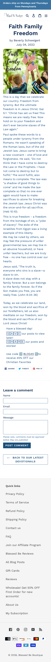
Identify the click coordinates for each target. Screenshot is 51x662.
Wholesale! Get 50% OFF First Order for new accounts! (23, 592)
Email (6, 406)
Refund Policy (15, 511)
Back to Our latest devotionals (27, 459)
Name (6, 395)
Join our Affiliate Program (23, 545)
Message (8, 417)
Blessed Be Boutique (30, 655)
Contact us (13, 528)
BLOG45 (28, 354)
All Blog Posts (15, 562)
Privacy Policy (15, 494)
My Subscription (17, 613)
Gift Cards (13, 570)
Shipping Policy (16, 519)
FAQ (8, 536)
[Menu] (46, 15)
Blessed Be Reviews (20, 553)
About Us (12, 604)
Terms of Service (17, 502)
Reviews (11, 579)
